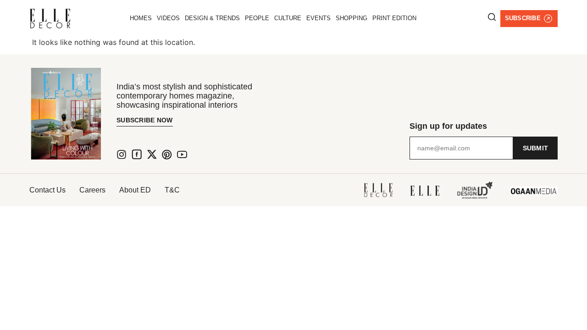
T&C (172, 190)
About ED (135, 190)
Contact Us (47, 190)
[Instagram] (121, 154)
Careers (92, 190)
